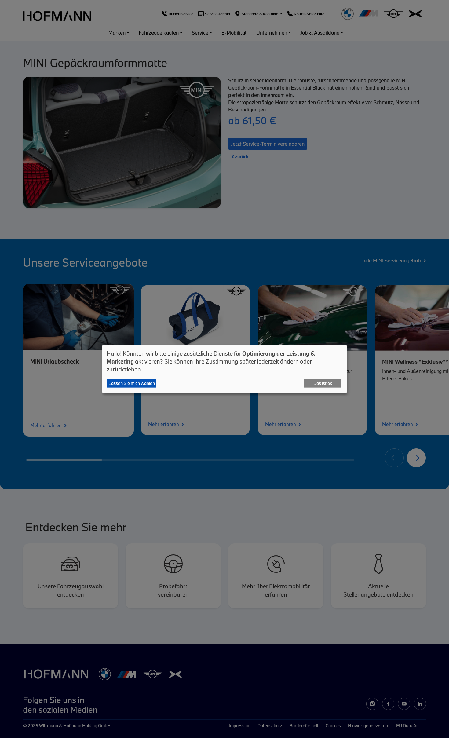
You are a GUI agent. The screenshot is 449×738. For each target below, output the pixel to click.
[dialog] (224, 369)
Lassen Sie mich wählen (131, 383)
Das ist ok (322, 383)
